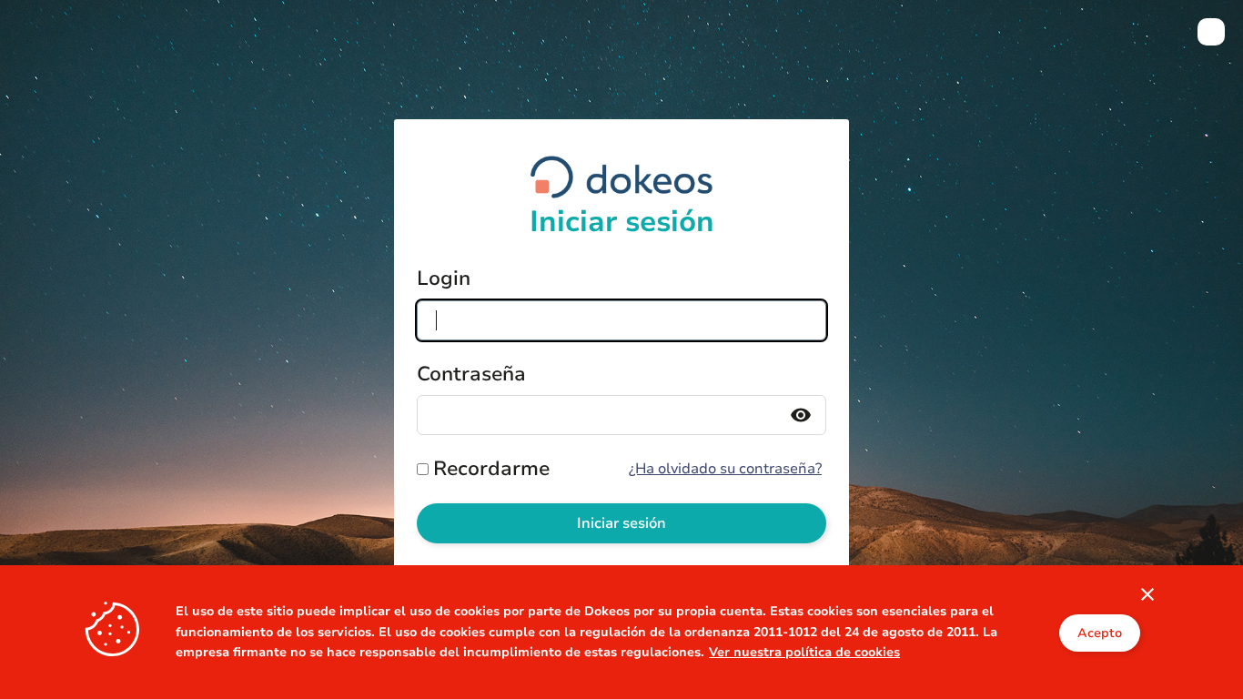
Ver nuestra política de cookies (804, 652)
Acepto (1099, 632)
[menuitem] (1211, 32)
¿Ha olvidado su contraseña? (725, 468)
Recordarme (491, 468)
